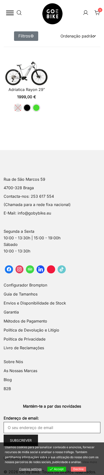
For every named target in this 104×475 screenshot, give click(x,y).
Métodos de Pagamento (25, 321)
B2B (7, 388)
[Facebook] (9, 269)
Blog (8, 379)
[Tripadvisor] (30, 269)
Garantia (11, 312)
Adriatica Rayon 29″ (26, 89)
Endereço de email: (21, 418)
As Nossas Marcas (20, 370)
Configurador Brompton (25, 285)
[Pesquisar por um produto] (19, 12)
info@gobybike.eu (34, 213)
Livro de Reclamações (24, 347)
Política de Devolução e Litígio (31, 330)
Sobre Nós (13, 361)
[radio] (18, 107)
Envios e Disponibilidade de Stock (35, 303)
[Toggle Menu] (10, 12)
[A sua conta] (86, 13)
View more (89, 462)
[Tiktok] (61, 269)
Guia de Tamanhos (20, 294)
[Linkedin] (40, 269)
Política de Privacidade (24, 339)
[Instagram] (19, 269)
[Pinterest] (51, 269)
